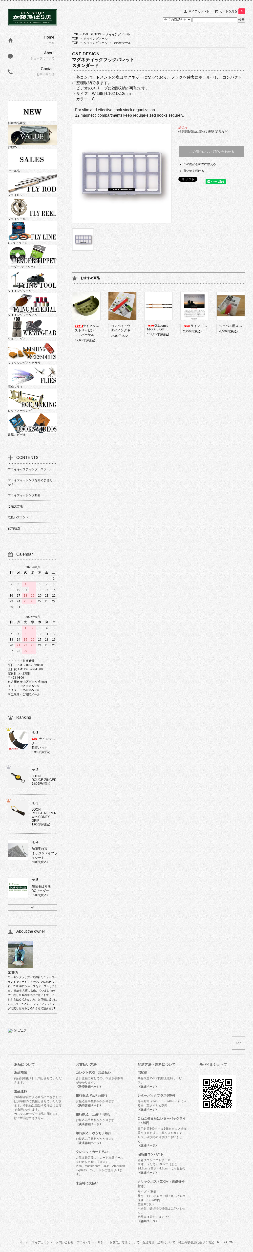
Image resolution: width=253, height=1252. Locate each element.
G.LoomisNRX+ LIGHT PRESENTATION (169, 327)
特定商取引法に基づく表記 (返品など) (203, 131)
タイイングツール (118, 34)
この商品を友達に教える (199, 164)
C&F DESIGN (92, 34)
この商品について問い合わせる (211, 151)
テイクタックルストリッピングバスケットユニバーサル (94, 330)
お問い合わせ (65, 1242)
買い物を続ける (193, 171)
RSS (220, 1242)
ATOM (229, 1242)
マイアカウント (199, 11)
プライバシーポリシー (91, 1242)
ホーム (24, 1242)
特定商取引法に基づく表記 (196, 1242)
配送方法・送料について (159, 1242)
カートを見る (231, 11)
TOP (75, 34)
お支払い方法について (124, 1242)
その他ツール (122, 42)
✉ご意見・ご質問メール (24, 694)
